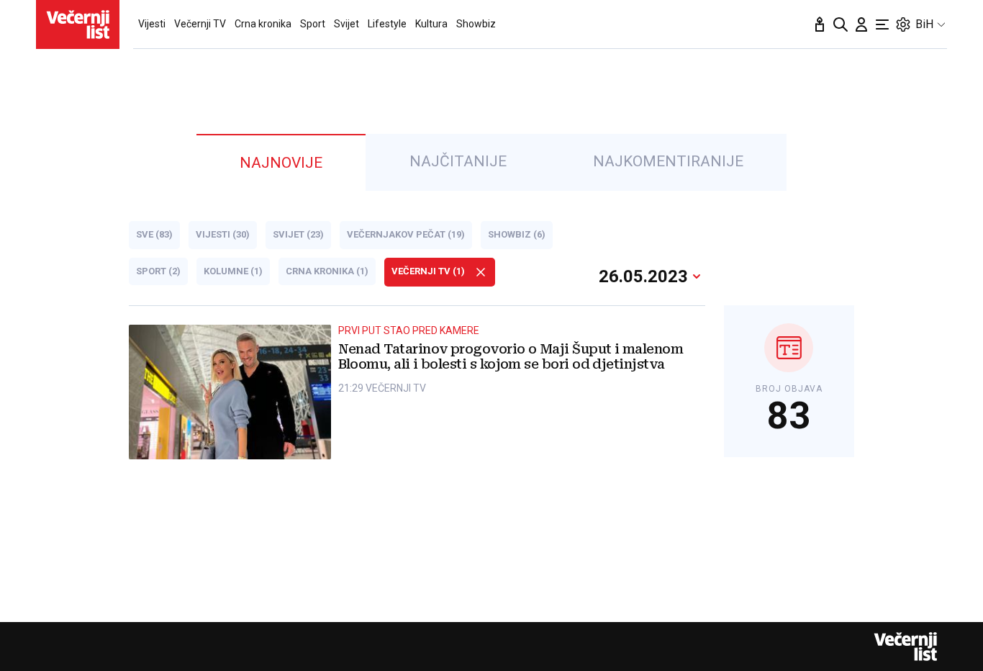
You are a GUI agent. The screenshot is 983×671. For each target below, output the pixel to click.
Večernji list (905, 646)
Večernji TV (200, 24)
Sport (312, 24)
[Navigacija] (882, 24)
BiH (924, 24)
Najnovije (281, 162)
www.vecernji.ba (77, 24)
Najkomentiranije (668, 161)
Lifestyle (387, 24)
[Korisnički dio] (861, 24)
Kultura (431, 24)
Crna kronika (263, 24)
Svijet (346, 24)
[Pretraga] (840, 24)
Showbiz (476, 24)
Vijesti (152, 24)
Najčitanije (458, 161)
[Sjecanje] (819, 24)
